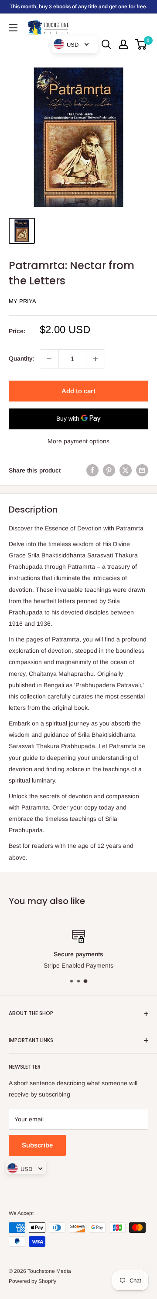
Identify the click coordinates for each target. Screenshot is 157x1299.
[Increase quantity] (95, 359)
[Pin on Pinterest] (109, 470)
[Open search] (106, 44)
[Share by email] (142, 470)
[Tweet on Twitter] (125, 470)
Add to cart (78, 391)
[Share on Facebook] (92, 470)
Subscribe (37, 1145)
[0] (141, 44)
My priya (22, 301)
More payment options (78, 441)
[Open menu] (13, 27)
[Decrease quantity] (49, 359)
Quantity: (21, 358)
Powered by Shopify (32, 1281)
